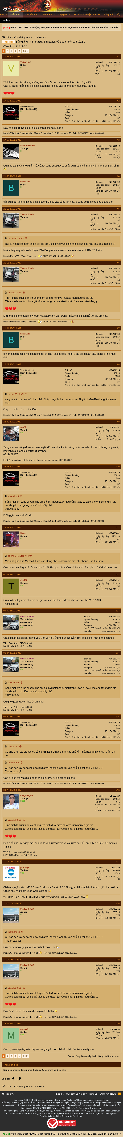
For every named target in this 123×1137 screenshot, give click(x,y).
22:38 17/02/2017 (12, 466)
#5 (118, 208)
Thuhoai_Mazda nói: (18, 555)
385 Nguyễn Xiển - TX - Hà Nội (105, 628)
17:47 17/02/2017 (12, 56)
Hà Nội (116, 157)
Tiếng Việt (9, 1094)
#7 (118, 328)
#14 (118, 653)
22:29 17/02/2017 (12, 364)
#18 (118, 903)
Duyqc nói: (13, 746)
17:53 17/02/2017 (12, 140)
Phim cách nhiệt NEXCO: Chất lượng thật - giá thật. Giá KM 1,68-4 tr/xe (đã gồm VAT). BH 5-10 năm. (64, 1134)
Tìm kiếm (6, 20)
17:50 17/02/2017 (12, 100)
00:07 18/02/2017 (12, 574)
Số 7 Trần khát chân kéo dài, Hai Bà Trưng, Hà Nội (96, 121)
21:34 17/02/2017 (12, 328)
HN (118, 879)
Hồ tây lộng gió (113, 439)
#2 (118, 100)
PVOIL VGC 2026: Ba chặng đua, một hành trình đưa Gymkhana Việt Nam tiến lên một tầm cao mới (64, 27)
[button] (6, 15)
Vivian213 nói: (15, 292)
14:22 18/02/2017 (12, 1023)
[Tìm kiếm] (118, 15)
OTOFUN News (108, 1094)
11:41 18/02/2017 (12, 959)
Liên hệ (60, 1094)
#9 (118, 421)
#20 (118, 1023)
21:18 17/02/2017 (12, 262)
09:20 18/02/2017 (12, 716)
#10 (118, 466)
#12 (118, 574)
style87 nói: (13, 496)
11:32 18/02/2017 (12, 861)
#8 (118, 364)
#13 (118, 610)
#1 (118, 56)
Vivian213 (9, 46)
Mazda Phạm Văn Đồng (109, 229)
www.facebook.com (111, 631)
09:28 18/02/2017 (12, 790)
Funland (47, 14)
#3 (118, 140)
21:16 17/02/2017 (12, 208)
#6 (118, 262)
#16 (118, 790)
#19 (118, 959)
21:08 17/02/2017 (12, 176)
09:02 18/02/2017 (12, 610)
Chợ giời (63, 14)
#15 (118, 716)
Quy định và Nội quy (76, 1094)
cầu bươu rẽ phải (112, 810)
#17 (118, 861)
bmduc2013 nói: (16, 238)
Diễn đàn (15, 14)
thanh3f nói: (14, 762)
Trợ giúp (93, 1094)
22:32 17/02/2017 (12, 421)
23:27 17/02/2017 (12, 527)
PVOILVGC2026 (82, 14)
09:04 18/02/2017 (12, 653)
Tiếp (25, 51)
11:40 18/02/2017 (12, 903)
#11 (118, 527)
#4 (118, 176)
